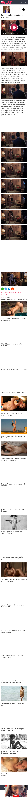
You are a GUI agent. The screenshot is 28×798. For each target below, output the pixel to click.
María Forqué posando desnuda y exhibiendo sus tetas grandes (12, 682)
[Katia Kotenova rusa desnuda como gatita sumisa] (14, 315)
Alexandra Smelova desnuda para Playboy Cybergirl (12, 729)
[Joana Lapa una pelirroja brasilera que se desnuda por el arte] (14, 554)
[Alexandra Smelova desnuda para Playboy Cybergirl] (14, 725)
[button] (2, 289)
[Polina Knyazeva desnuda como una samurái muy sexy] (14, 528)
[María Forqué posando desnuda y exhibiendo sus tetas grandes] (14, 677)
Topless (19, 292)
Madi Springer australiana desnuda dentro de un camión (13, 437)
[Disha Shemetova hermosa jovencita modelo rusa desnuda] (14, 455)
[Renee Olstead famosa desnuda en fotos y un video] (14, 410)
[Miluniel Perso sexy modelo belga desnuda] (14, 506)
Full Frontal (12, 292)
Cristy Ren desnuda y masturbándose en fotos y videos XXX (14, 580)
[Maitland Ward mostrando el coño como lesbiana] (14, 652)
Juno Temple (7, 295)
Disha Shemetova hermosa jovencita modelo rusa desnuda (13, 459)
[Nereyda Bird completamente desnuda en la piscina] (14, 748)
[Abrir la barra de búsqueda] (21, 2)
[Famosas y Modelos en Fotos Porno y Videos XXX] (6, 2)
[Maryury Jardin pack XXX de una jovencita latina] (14, 601)
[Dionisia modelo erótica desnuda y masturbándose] (14, 627)
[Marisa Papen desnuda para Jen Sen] (14, 366)
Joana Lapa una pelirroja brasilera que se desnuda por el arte (12, 558)
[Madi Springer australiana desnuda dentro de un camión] (14, 433)
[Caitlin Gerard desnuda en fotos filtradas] (14, 770)
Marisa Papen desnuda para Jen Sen (14, 369)
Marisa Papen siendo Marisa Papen (13, 393)
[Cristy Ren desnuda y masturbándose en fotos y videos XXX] (14, 576)
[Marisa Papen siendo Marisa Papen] (14, 389)
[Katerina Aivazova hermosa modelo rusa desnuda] (14, 481)
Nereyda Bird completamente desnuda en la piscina (11, 752)
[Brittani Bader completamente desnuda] (14, 340)
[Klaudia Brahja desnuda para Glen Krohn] (14, 700)
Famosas (5, 292)
